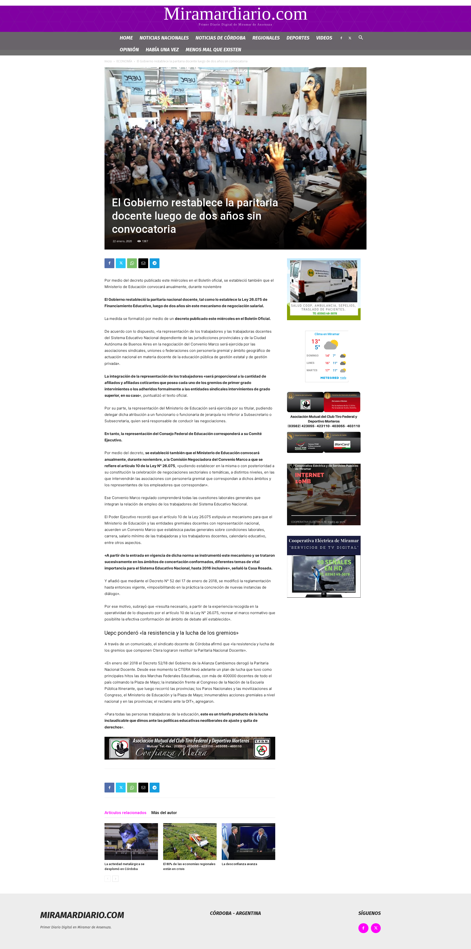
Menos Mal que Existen (213, 50)
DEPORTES (298, 38)
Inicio (108, 61)
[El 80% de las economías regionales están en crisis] (190, 841)
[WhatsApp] (132, 263)
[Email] (143, 263)
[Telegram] (154, 263)
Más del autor (164, 812)
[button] (360, 38)
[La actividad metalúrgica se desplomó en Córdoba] (131, 841)
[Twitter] (349, 38)
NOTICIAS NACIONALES (164, 38)
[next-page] (115, 879)
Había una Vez (162, 50)
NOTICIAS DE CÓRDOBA (221, 38)
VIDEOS (324, 38)
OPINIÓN (129, 50)
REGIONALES (266, 38)
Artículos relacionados (125, 812)
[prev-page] (108, 879)
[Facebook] (341, 38)
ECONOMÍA (124, 61)
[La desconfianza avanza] (248, 841)
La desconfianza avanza (239, 864)
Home (126, 38)
